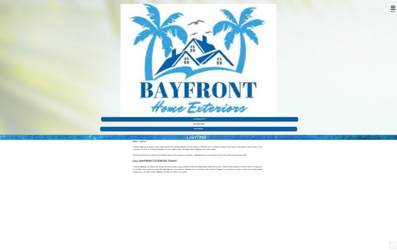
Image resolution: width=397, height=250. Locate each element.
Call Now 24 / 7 (199, 119)
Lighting (198, 137)
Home (134, 141)
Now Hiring (198, 129)
